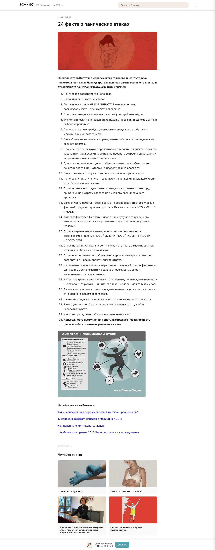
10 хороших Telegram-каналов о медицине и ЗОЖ (90, 418)
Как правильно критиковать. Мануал (81, 425)
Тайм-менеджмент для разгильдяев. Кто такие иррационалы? (98, 412)
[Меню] (194, 5)
